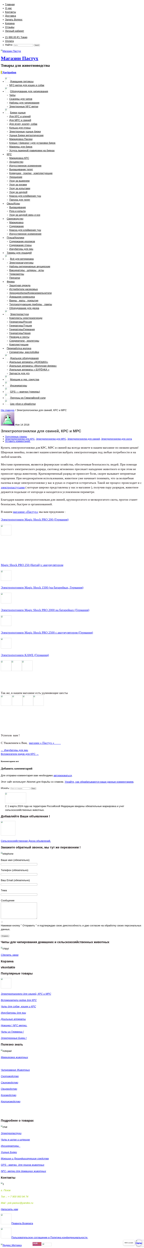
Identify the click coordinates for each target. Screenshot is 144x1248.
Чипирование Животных (15, 1069)
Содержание (16, 226)
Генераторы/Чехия (20, 333)
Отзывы (9, 27)
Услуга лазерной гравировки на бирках (32, 150)
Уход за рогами (18, 184)
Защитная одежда (19, 285)
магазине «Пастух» (25, 511)
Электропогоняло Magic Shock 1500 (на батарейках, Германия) (42, 587)
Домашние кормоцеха (22, 296)
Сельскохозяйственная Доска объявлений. (26, 840)
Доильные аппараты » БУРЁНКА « (29, 369)
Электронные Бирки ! (14, 1038)
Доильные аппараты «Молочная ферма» (33, 365)
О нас (8, 8)
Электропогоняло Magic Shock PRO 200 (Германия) (35, 519)
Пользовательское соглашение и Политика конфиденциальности (49, 1237)
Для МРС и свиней (20, 120)
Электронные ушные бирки (25, 131)
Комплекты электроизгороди (25, 318)
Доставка (10, 15)
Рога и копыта (17, 211)
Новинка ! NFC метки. (14, 1025)
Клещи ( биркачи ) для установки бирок (32, 142)
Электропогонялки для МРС (51, 439)
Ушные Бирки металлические (26, 135)
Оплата (9, 41)
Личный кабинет (14, 30)
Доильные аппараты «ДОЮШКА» (28, 362)
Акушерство (16, 161)
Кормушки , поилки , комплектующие (30, 173)
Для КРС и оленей (20, 116)
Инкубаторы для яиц (21, 249)
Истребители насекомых (23, 289)
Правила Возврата (22, 1223)
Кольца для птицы (20, 127)
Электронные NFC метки (23, 106)
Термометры (16, 274)
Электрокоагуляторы (21, 262)
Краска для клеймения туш (25, 195)
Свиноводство (9, 1082)
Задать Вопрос (13, 19)
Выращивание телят (21, 169)
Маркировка (16, 222)
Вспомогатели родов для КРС (20, 754)
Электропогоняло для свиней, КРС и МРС (26, 993)
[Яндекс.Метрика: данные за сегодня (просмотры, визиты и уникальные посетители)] (11, 1245)
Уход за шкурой (18, 192)
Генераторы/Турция (20, 325)
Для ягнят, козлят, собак (23, 123)
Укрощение (15, 177)
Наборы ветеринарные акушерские (29, 266)
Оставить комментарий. (17, 441)
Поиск (33, 788)
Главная (10, 4)
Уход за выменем (19, 180)
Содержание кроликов (22, 241)
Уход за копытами (19, 188)
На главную (7, 410)
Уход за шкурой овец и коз (24, 214)
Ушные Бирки (9, 1152)
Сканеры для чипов (20, 98)
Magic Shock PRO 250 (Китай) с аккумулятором (32, 565)
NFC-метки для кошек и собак (26, 85)
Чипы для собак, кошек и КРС (18, 1006)
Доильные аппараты (13, 1019)
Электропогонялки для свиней (83, 439)
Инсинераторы (10, 1145)
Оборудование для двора (24, 308)
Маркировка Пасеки (20, 139)
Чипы (12, 95)
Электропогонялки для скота (116, 439)
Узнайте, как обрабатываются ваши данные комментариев (99, 781)
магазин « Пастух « (45, 743)
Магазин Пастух (19, 58)
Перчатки (14, 277)
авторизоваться (63, 775)
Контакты (10, 12)
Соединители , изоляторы (24, 340)
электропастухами (13, 487)
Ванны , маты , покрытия (23, 300)
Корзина (10, 23)
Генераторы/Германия (22, 329)
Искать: (5, 788)
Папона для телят (19, 199)
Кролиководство (10, 1101)
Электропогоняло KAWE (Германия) (25, 655)
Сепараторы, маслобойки (24, 352)
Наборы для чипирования (24, 102)
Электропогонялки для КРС (20, 439)
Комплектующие (18, 344)
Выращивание (17, 207)
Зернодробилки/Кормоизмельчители (30, 293)
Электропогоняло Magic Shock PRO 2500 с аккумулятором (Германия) (47, 632)
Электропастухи (11, 1133)
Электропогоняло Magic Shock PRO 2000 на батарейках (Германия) (45, 610)
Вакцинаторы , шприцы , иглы (26, 270)
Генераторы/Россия (20, 321)
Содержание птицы (20, 245)
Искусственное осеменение (25, 165)
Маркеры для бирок (20, 146)
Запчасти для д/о (19, 373)
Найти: (9, 44)
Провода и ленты (19, 336)
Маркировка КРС (19, 158)
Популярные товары (16, 436)
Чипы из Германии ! (12, 1031)
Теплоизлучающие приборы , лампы (30, 304)
